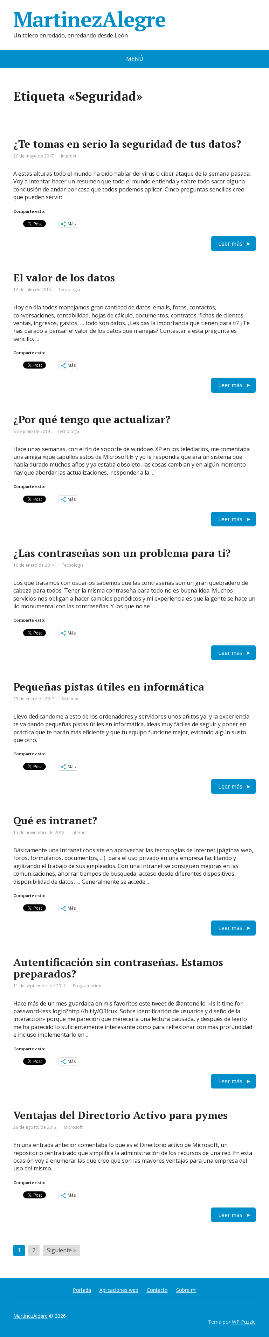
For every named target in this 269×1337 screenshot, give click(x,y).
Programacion (87, 986)
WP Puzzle (244, 1321)
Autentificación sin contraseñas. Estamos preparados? (118, 968)
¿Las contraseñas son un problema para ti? (121, 553)
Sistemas (70, 699)
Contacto (157, 1290)
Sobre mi (186, 1290)
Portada (82, 1290)
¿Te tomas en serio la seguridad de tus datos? (127, 144)
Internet (68, 156)
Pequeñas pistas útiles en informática (108, 687)
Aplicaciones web (118, 1290)
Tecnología (69, 290)
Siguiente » (61, 1250)
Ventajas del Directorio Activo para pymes (120, 1115)
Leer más (230, 243)
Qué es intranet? (55, 820)
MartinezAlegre (89, 19)
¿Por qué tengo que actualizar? (91, 419)
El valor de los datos (64, 278)
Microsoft (73, 1127)
